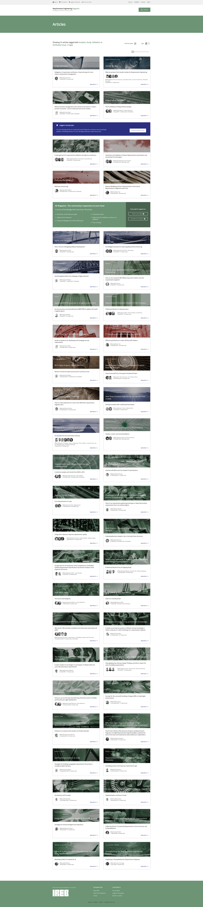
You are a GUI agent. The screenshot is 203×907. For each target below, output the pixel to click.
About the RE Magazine (99, 893)
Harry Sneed (70, 505)
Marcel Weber (80, 475)
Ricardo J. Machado (140, 668)
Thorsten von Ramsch (69, 734)
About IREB (96, 890)
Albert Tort (117, 192)
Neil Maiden (67, 863)
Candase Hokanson (127, 110)
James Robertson (81, 602)
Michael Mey (67, 799)
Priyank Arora (118, 540)
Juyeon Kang (130, 250)
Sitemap (90, 902)
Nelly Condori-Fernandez (88, 637)
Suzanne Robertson (72, 602)
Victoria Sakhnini (132, 312)
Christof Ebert (67, 112)
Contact (95, 895)
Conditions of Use (109, 902)
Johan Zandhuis (67, 190)
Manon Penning (68, 408)
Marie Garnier (121, 437)
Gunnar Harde (67, 250)
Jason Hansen (118, 508)
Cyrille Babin (118, 832)
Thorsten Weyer (82, 443)
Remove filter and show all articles (141, 51)
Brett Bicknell (74, 158)
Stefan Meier (67, 314)
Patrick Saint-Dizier (122, 250)
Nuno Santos (125, 668)
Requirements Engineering (66, 9)
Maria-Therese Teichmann (116, 79)
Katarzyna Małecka (68, 670)
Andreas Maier (70, 573)
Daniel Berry (139, 312)
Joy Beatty (120, 110)
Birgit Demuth (77, 505)
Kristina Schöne (75, 538)
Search (148, 2)
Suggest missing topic (137, 130)
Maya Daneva (72, 637)
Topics (145, 10)
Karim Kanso (81, 158)
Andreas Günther (83, 538)
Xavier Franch (133, 571)
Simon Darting (78, 573)
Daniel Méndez (125, 571)
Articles (130, 2)
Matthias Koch (130, 408)
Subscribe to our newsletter (137, 218)
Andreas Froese (90, 443)
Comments (136, 2)
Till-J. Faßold (118, 633)
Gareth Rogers (67, 279)
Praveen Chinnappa (119, 863)
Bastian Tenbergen (63, 443)
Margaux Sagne (91, 538)
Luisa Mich (124, 312)
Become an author (117, 895)
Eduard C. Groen (122, 408)
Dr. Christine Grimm (123, 377)
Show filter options (129, 43)
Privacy (101, 902)
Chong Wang (79, 637)
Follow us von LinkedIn (137, 213)
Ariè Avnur (117, 283)
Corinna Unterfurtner (137, 79)
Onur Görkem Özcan (133, 377)
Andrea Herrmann (71, 475)
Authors (143, 2)
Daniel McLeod (88, 158)
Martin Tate (118, 344)
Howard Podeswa (119, 738)
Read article (93, 84)
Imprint (95, 902)
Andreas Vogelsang (73, 443)
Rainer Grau (118, 701)
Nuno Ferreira (132, 668)
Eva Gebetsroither (127, 79)
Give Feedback (116, 890)
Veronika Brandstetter (70, 444)
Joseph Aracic (67, 77)
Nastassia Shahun (68, 828)
